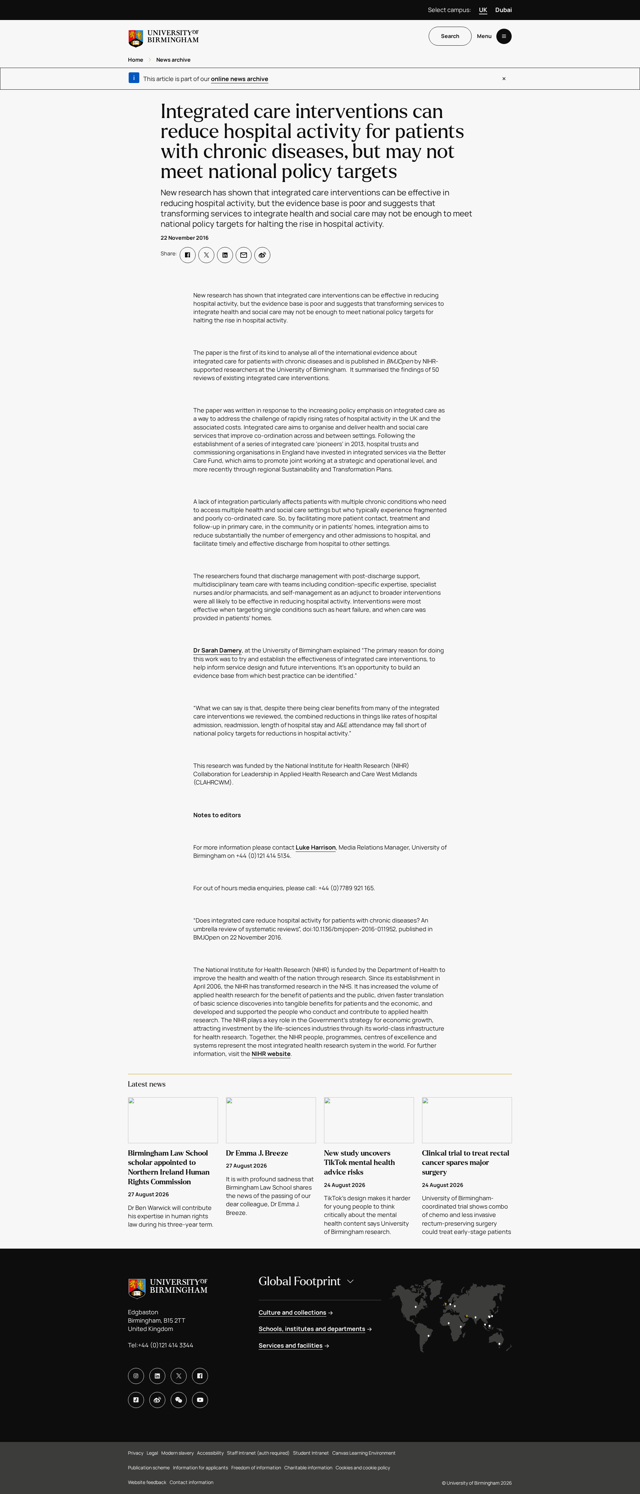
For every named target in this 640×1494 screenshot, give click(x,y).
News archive (173, 59)
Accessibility (210, 1453)
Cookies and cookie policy (363, 1467)
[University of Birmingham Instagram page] (136, 1376)
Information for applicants (200, 1467)
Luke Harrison (316, 847)
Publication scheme (149, 1467)
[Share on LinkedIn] (225, 255)
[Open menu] (504, 36)
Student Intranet (311, 1453)
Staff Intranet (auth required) (258, 1453)
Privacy (135, 1453)
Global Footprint (300, 1281)
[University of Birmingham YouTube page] (200, 1400)
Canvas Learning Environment (364, 1453)
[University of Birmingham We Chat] (179, 1400)
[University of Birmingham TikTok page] (136, 1400)
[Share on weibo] (262, 255)
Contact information (191, 1482)
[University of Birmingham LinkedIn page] (157, 1376)
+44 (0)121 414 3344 (165, 1345)
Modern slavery (177, 1453)
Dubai (503, 10)
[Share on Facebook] (188, 255)
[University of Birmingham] (163, 36)
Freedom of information (256, 1467)
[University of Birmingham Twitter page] (179, 1376)
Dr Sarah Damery (217, 650)
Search (450, 36)
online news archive (239, 79)
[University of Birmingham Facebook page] (200, 1376)
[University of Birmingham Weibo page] (157, 1400)
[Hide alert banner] (504, 79)
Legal (152, 1453)
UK (483, 10)
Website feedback (147, 1482)
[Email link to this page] (244, 255)
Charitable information (308, 1467)
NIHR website (271, 1054)
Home (135, 59)
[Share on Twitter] (206, 255)
